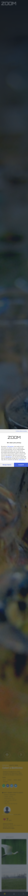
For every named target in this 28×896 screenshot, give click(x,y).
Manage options (7, 464)
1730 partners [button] (10, 446)
